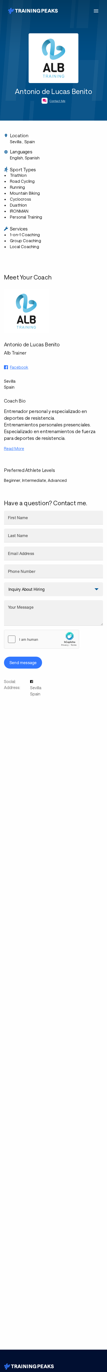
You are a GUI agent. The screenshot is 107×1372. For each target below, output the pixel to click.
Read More (14, 448)
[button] (32, 681)
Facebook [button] (19, 367)
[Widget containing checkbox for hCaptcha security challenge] (41, 639)
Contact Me (57, 100)
